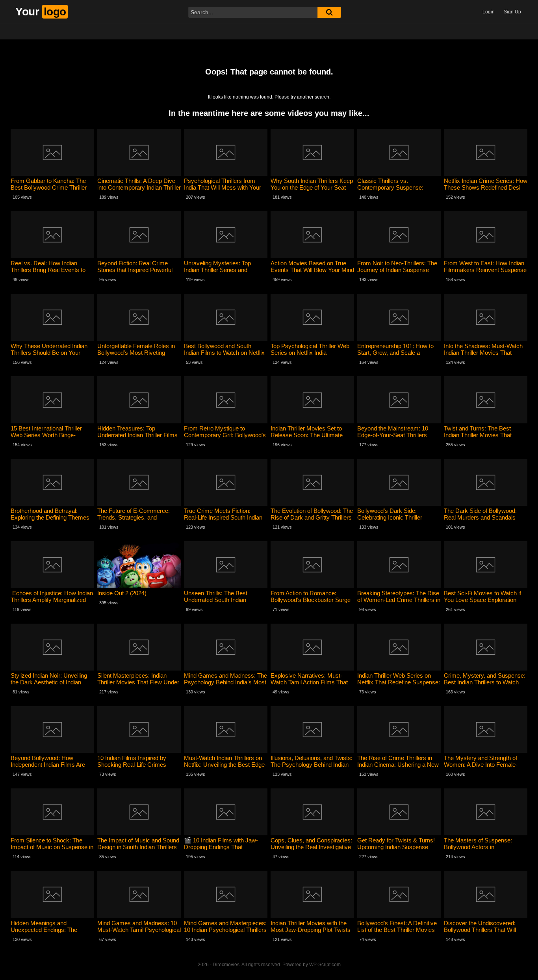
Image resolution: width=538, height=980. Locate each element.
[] (329, 12)
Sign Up (512, 12)
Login (488, 12)
